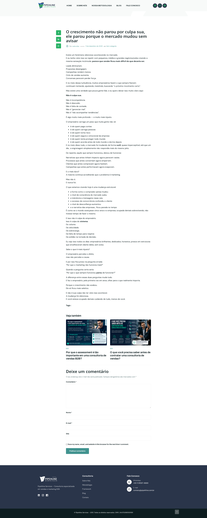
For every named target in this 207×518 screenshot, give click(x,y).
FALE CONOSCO (133, 5)
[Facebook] (165, 5)
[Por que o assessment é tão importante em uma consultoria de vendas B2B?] (86, 332)
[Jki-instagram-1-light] (43, 495)
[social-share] (58, 32)
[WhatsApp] (129, 482)
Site (67, 434)
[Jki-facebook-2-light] (47, 495)
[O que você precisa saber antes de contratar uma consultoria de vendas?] (130, 332)
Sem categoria (111, 46)
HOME (69, 5)
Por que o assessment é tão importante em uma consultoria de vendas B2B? (86, 355)
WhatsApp (137, 480)
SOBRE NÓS (82, 5)
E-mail (69, 423)
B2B (67, 348)
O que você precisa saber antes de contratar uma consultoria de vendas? (130, 355)
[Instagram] (160, 5)
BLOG (118, 5)
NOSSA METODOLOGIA (102, 5)
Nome (69, 412)
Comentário (71, 382)
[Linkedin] (155, 5)
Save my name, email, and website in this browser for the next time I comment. (98, 444)
